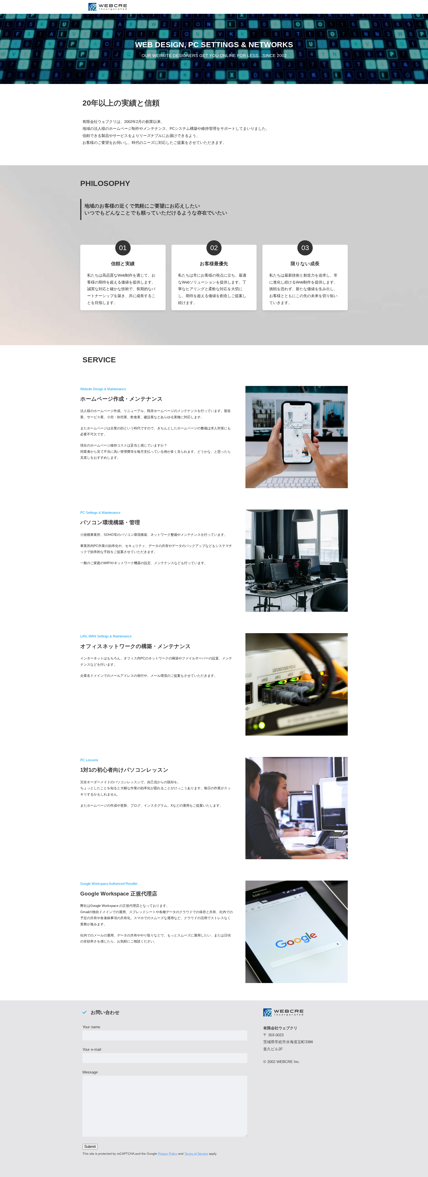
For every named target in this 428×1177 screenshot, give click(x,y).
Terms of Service (196, 1153)
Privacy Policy (167, 1153)
